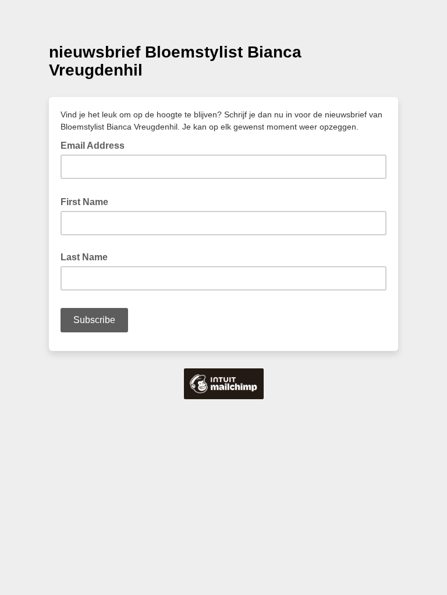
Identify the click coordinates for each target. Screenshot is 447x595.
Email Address (96, 144)
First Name (88, 201)
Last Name (84, 257)
